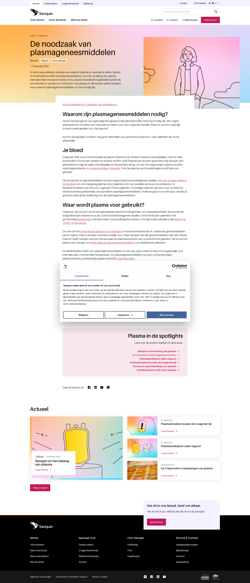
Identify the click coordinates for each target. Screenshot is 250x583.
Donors (35, 3)
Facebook (151, 577)
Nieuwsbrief (182, 561)
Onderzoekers (50, 3)
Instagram (145, 577)
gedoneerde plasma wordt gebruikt (100, 231)
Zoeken (216, 11)
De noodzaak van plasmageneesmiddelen (154, 355)
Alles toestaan (166, 315)
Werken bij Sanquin (89, 556)
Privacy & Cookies (99, 576)
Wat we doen (79, 19)
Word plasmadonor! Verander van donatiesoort (89, 104)
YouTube (164, 577)
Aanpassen (123, 315)
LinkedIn (158, 577)
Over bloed (37, 19)
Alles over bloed (38, 550)
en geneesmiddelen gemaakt (103, 168)
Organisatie (133, 556)
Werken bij (88, 3)
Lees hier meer (126, 258)
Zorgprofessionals (70, 3)
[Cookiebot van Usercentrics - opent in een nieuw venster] (174, 266)
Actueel (183, 3)
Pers (129, 550)
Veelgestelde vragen (187, 544)
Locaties (158, 19)
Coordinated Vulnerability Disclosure (72, 576)
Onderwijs (132, 544)
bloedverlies (84, 219)
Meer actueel (40, 487)
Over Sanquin (200, 3)
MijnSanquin (190, 19)
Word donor (210, 19)
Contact (173, 19)
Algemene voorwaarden (40, 576)
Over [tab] (168, 276)
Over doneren (57, 19)
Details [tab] (125, 276)
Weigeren (83, 315)
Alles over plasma (39, 556)
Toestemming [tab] (81, 276)
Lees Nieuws (45, 469)
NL (213, 3)
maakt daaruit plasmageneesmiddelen (112, 242)
